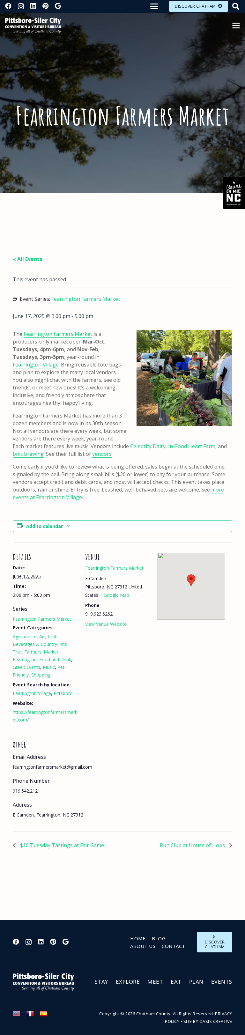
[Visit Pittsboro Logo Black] (33, 25)
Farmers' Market (41, 652)
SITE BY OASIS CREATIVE (207, 1021)
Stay (101, 981)
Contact (173, 946)
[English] (19, 1015)
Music (49, 667)
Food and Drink (55, 659)
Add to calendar (44, 526)
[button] (154, 6)
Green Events (26, 667)
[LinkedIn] (33, 6)
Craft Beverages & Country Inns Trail (40, 644)
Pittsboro (63, 693)
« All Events (27, 258)
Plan (196, 981)
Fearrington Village (36, 364)
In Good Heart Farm (191, 446)
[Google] (58, 6)
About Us (142, 946)
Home (137, 938)
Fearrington (25, 659)
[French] (33, 1015)
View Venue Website (106, 624)
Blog (159, 938)
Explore (128, 981)
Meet (155, 981)
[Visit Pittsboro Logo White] (46, 982)
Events (221, 981)
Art (42, 636)
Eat (176, 981)
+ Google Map (114, 595)
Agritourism (25, 636)
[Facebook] (8, 6)
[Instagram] (21, 6)
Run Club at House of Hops (193, 845)
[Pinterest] (45, 6)
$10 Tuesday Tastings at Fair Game (61, 845)
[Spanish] (46, 1015)
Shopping (40, 675)
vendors (102, 453)
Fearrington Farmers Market (58, 333)
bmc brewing (28, 453)
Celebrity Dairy (148, 446)
